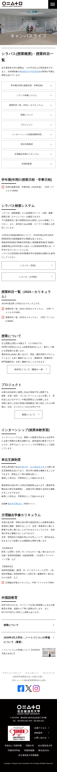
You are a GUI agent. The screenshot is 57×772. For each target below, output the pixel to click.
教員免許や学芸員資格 (30, 71)
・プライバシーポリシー (11, 673)
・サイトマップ (47, 673)
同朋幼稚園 (29, 750)
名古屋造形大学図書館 (28, 755)
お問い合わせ (40, 738)
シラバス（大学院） (28, 277)
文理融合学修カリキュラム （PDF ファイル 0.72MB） (30, 582)
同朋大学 (24, 467)
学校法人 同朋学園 (13, 745)
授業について (27, 115)
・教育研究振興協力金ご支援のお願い (27, 677)
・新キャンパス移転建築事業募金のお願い (29, 680)
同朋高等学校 (14, 750)
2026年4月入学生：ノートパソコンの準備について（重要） (27, 639)
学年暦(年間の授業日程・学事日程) (27, 85)
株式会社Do (43, 750)
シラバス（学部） (28, 265)
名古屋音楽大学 (37, 467)
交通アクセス (40, 728)
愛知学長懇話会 (15, 504)
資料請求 (38, 733)
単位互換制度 (27, 144)
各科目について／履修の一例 (28, 369)
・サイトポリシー (31, 673)
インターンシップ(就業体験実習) (27, 134)
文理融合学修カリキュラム (26, 154)
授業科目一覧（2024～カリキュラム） (26, 105)
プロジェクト (27, 124)
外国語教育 (27, 164)
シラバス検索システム (27, 95)
